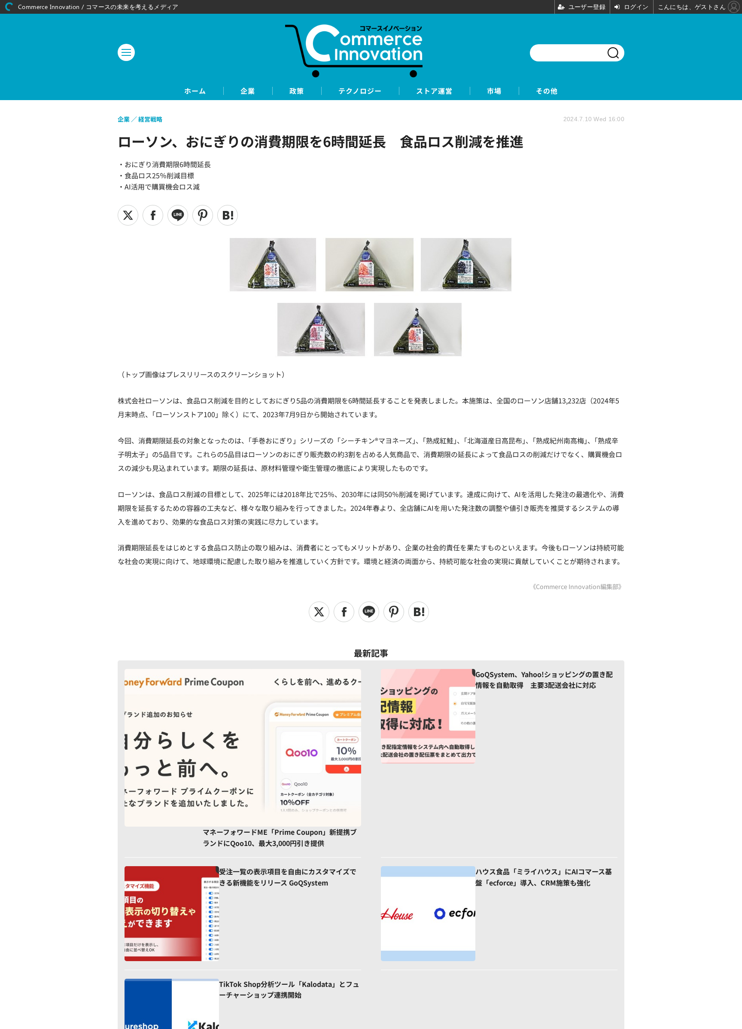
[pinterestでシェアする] (202, 215)
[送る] (177, 215)
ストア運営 (434, 91)
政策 (296, 91)
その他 (547, 91)
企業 (247, 91)
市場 (494, 91)
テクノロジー (360, 91)
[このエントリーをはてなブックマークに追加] (227, 215)
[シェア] (153, 215)
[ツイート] (128, 215)
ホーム (195, 91)
